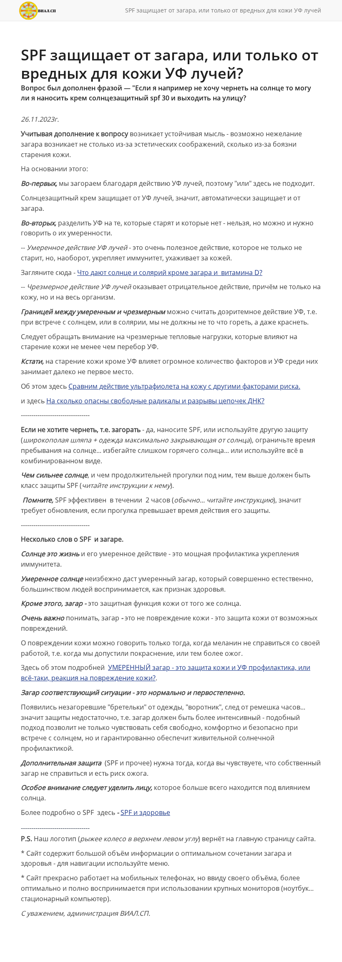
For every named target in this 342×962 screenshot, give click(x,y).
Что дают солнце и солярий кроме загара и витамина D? (169, 272)
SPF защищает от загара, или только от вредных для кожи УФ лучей (223, 10)
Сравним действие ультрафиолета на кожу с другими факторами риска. (184, 386)
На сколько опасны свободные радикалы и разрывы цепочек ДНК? (155, 400)
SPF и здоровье (145, 812)
